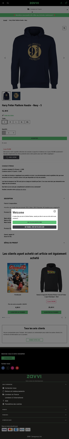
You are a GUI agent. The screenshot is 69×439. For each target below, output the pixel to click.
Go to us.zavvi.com (34, 222)
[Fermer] (55, 211)
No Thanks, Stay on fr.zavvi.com (34, 227)
